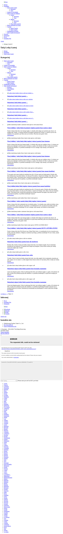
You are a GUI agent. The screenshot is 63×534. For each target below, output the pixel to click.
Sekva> (4, 294)
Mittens (12, 19)
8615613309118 (5, 333)
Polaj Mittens (10, 89)
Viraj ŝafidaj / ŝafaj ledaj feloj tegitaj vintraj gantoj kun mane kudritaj (31, 171)
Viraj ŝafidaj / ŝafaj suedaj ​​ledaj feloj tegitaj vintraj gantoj (26, 201)
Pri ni (5, 37)
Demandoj (6, 35)
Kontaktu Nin (7, 38)
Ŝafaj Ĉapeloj (13, 29)
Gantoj (12, 15)
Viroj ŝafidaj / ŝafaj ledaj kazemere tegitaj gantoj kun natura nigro (29, 128)
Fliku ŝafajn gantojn (15, 24)
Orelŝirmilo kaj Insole (12, 31)
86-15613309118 (8, 325)
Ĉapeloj (9, 26)
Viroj (11, 10)
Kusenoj (9, 87)
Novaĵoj (6, 34)
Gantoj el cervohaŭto (12, 12)
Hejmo (5, 4)
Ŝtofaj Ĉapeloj (14, 28)
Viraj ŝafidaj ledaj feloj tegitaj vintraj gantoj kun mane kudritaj (28, 186)
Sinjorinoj (13, 9)
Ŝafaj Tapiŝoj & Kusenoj (13, 32)
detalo (12, 135)
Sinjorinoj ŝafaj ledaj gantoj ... (17, 96)
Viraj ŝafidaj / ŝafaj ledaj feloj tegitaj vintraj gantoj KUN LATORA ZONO (32, 228)
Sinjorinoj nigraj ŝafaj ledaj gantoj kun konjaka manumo (26, 268)
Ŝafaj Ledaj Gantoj (12, 7)
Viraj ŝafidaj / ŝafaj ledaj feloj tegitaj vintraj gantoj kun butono (28, 141)
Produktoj (6, 6)
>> (7, 294)
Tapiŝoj (9, 90)
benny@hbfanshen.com (10, 326)
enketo (9, 135)
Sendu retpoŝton (5, 332)
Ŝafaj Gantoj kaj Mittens (13, 13)
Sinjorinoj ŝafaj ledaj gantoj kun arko (20, 255)
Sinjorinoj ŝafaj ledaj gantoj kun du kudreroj (22, 241)
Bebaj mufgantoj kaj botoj (14, 25)
